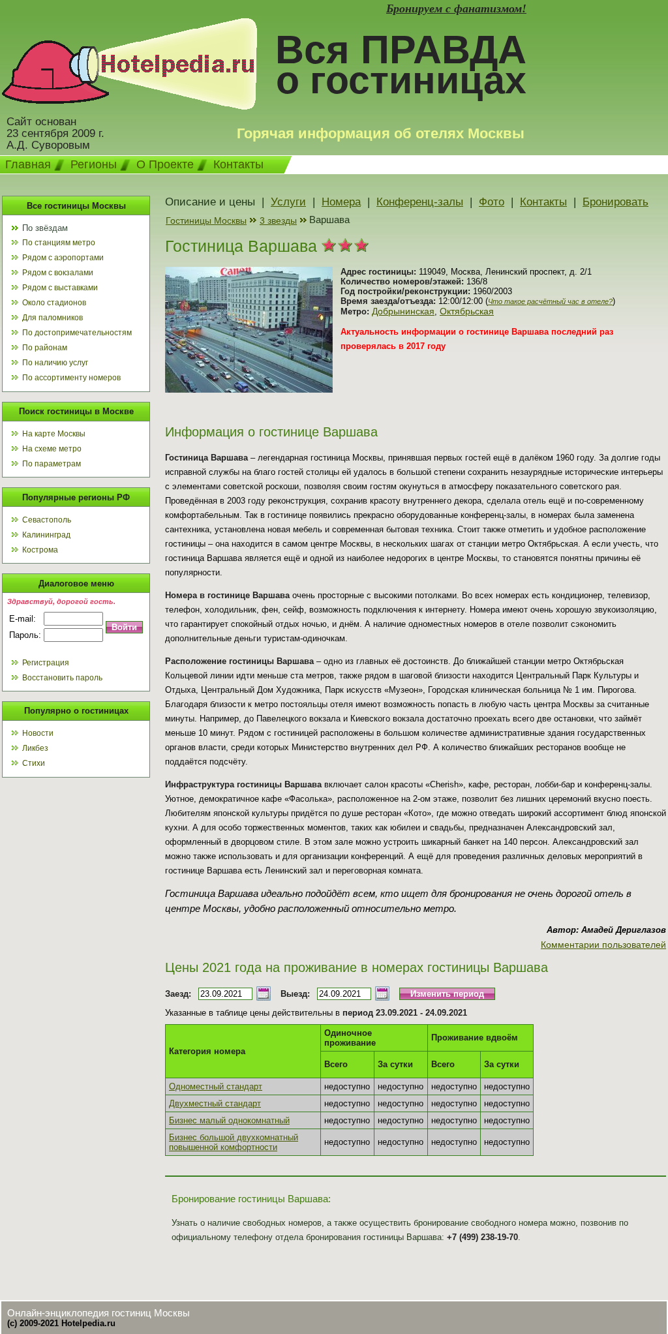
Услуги (288, 202)
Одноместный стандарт (215, 1086)
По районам (44, 347)
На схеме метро (52, 448)
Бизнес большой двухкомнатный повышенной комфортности (233, 1142)
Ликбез (35, 748)
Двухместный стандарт (215, 1103)
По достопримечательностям (77, 332)
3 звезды (278, 220)
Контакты (238, 164)
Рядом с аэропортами (63, 257)
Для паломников (52, 317)
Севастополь (46, 519)
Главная (28, 164)
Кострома (40, 549)
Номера (341, 202)
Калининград (46, 534)
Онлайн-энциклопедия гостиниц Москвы (98, 1312)
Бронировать (615, 202)
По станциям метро (58, 242)
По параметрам (51, 463)
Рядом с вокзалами (57, 272)
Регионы (93, 164)
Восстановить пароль (62, 677)
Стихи (33, 763)
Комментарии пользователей (603, 944)
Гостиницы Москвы (206, 220)
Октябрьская (467, 311)
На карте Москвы (53, 433)
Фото (491, 202)
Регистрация (45, 662)
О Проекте (165, 164)
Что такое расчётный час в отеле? (550, 301)
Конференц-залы (419, 202)
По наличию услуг (55, 362)
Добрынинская (403, 311)
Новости (37, 733)
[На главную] (129, 106)
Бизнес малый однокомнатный (229, 1120)
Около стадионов (54, 302)
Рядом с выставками (60, 287)
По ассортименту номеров (71, 377)
